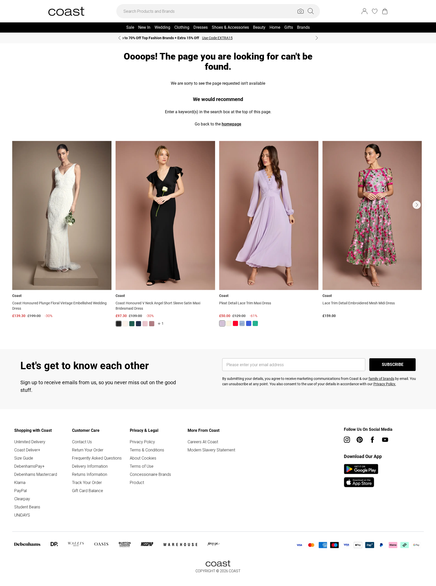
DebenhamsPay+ (29, 466)
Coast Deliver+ (27, 449)
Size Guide (23, 458)
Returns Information (89, 474)
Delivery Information (90, 466)
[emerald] (132, 323)
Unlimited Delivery (29, 441)
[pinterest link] (360, 440)
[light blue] (242, 323)
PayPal (20, 490)
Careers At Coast (203, 441)
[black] (118, 323)
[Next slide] (317, 38)
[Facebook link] (372, 440)
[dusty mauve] (151, 323)
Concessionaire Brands (150, 474)
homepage (231, 124)
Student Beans (27, 506)
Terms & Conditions (147, 449)
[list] (218, 237)
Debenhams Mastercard (35, 474)
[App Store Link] (361, 475)
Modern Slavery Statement (211, 449)
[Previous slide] (119, 38)
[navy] (138, 323)
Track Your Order (87, 482)
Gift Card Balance (87, 490)
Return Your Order (87, 449)
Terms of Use (141, 466)
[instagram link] (347, 440)
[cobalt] (248, 323)
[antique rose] (145, 323)
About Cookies (143, 458)
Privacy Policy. (384, 384)
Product (137, 482)
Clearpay (22, 498)
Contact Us (82, 441)
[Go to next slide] (417, 205)
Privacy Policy (142, 441)
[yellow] (229, 323)
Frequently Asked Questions (97, 458)
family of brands (381, 379)
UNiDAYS (22, 515)
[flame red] (235, 323)
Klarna (19, 482)
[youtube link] (385, 440)
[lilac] (222, 323)
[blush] (125, 323)
